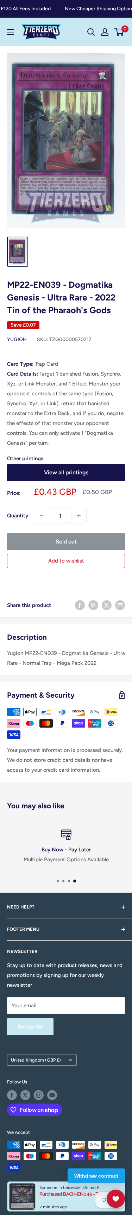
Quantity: (18, 515)
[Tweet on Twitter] (107, 605)
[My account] (104, 32)
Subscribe (30, 1026)
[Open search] (91, 32)
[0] (119, 32)
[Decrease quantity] (41, 515)
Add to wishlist (66, 561)
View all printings (66, 472)
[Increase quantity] (78, 515)
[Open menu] (10, 32)
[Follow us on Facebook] (12, 1095)
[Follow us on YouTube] (52, 1095)
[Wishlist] (116, 1199)
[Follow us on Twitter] (25, 1095)
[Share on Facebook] (80, 605)
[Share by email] (120, 605)
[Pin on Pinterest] (93, 605)
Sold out (66, 541)
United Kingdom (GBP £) (36, 1060)
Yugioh (17, 339)
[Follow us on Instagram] (39, 1095)
